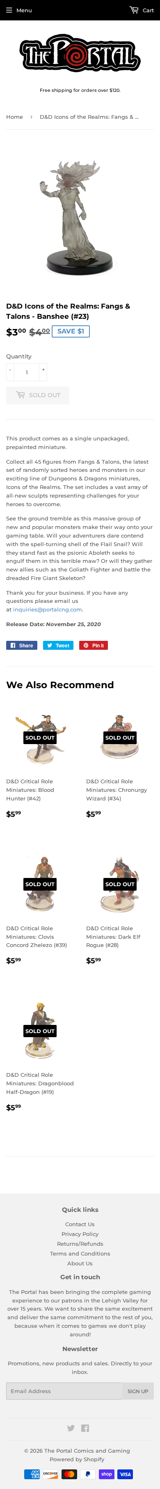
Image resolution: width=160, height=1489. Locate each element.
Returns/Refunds (80, 1243)
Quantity (19, 356)
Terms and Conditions (80, 1253)
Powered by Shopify (77, 1459)
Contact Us (80, 1224)
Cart (147, 10)
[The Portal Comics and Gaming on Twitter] (71, 1429)
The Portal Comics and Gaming (87, 1450)
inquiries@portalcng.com (47, 609)
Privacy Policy (80, 1234)
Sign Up (138, 1391)
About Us (80, 1263)
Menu (24, 10)
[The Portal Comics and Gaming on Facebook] (85, 1429)
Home (14, 116)
